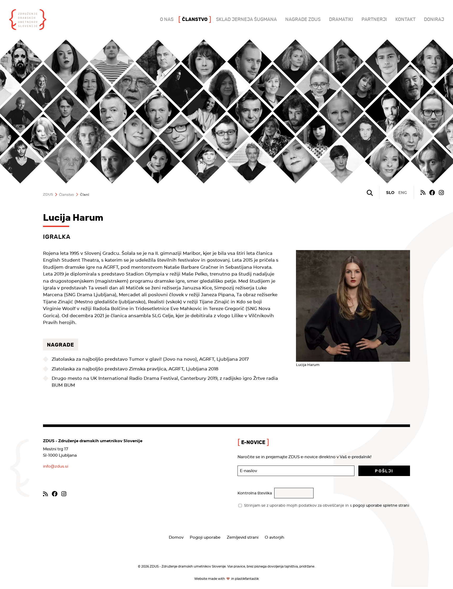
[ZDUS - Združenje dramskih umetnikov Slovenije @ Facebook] (432, 192)
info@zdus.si (55, 466)
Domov (176, 537)
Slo (390, 193)
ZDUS (48, 194)
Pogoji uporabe (205, 537)
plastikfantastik (247, 578)
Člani (84, 195)
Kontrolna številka (255, 493)
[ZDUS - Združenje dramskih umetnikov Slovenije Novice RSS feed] (422, 192)
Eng (402, 193)
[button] (384, 471)
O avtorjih (274, 537)
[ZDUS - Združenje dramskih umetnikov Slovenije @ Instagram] (441, 192)
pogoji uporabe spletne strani (381, 505)
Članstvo (66, 195)
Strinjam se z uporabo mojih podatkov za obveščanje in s (326, 505)
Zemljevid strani (242, 537)
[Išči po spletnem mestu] (370, 193)
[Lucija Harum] (353, 306)
